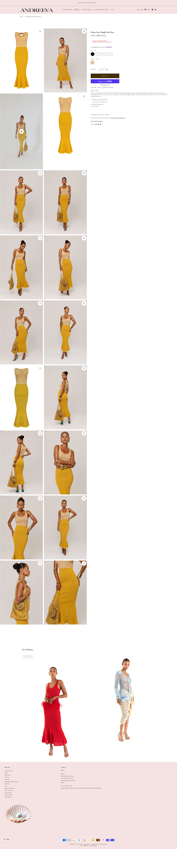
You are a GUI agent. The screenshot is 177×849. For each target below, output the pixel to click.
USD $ (148, 9)
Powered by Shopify (93, 845)
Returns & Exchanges (10, 788)
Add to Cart (105, 75)
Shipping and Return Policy (11, 781)
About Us (7, 777)
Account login (8, 792)
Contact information (103, 844)
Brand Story (7, 775)
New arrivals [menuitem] (67, 9)
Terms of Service (9, 795)
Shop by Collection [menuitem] (101, 9)
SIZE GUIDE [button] (93, 87)
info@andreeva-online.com (67, 776)
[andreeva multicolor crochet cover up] (122, 697)
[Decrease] (100, 69)
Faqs (6, 786)
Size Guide (7, 779)
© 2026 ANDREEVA (84, 845)
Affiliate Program (9, 770)
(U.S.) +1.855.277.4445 (66, 786)
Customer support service (67, 778)
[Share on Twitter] (98, 124)
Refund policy (72, 844)
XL (110, 54)
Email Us (7, 784)
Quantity (93, 69)
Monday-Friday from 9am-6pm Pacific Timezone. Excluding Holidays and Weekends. (81, 788)
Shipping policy (94, 844)
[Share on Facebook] (96, 124)
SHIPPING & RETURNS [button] (107, 87)
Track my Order (8, 790)
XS (92, 54)
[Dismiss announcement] (174, 2)
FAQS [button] (99, 87)
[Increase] (107, 69)
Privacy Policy (8, 797)
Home (21, 16)
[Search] (138, 9)
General (63, 774)
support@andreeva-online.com (118, 117)
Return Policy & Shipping (97, 121)
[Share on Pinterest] (100, 124)
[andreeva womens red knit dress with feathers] (54, 711)
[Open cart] (155, 9)
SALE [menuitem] (112, 9)
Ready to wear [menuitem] (87, 9)
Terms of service (86, 844)
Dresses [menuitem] (76, 9)
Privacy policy (79, 844)
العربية (141, 9)
